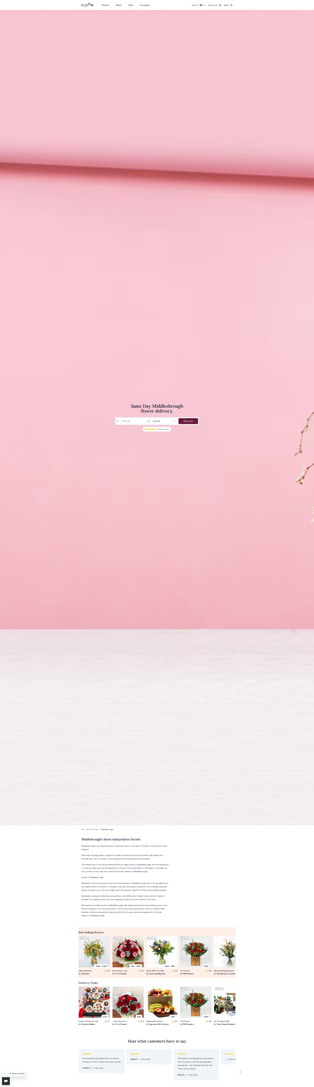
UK (82, 829)
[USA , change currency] (204, 5)
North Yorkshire (92, 829)
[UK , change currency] (201, 5)
